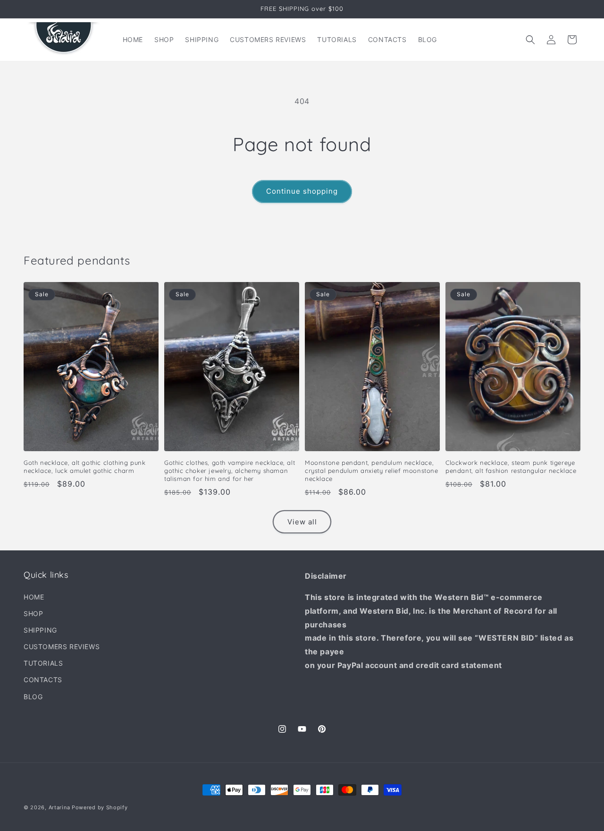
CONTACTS (43, 680)
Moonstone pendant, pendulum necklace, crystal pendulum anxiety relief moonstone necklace (371, 470)
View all (302, 521)
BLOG (33, 697)
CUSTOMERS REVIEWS (62, 647)
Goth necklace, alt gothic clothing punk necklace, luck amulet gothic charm (84, 466)
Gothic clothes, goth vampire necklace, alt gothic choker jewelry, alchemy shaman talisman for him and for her (229, 470)
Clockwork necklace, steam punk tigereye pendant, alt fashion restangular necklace (511, 466)
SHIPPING (40, 630)
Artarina (59, 807)
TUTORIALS (43, 663)
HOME (34, 597)
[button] (530, 39)
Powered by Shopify (100, 807)
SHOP (33, 613)
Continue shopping (302, 191)
